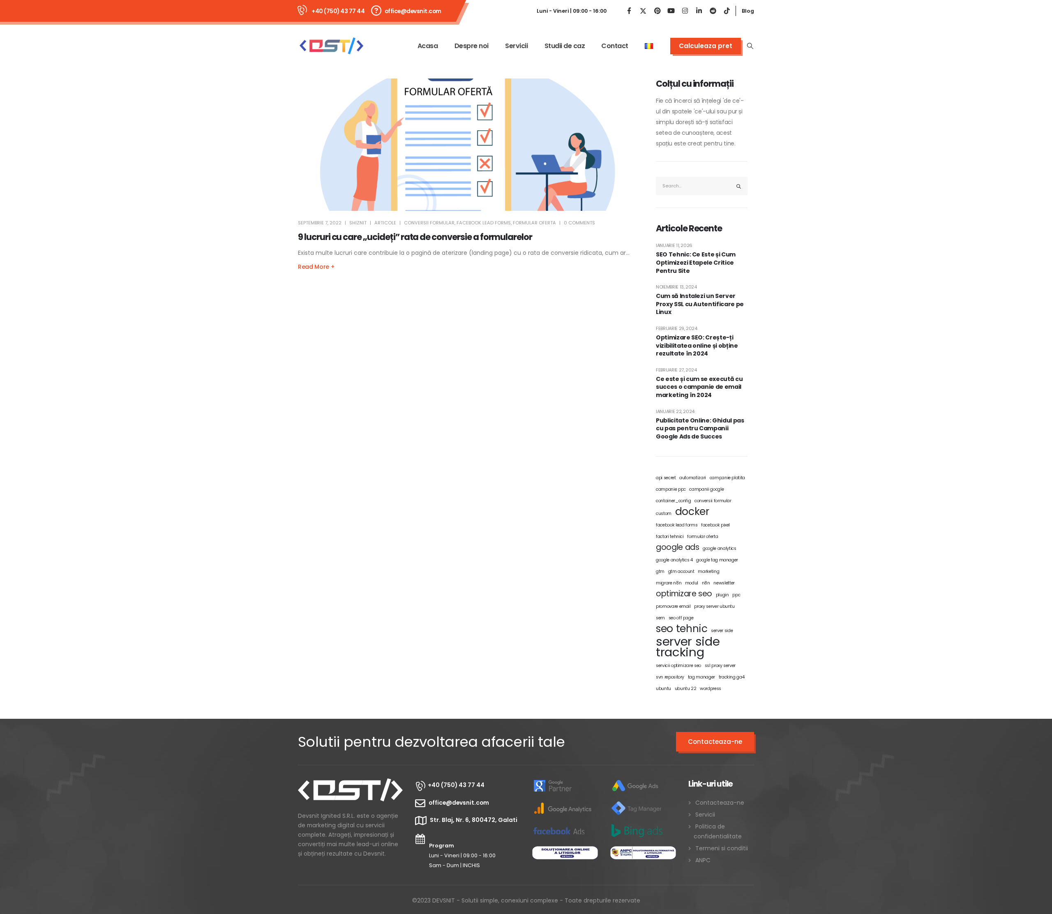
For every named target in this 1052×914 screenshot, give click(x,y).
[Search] (738, 186)
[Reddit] (713, 11)
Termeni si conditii (721, 848)
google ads (677, 547)
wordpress (710, 689)
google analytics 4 (674, 560)
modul (691, 583)
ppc (736, 595)
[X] (643, 11)
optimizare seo (684, 594)
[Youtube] (671, 11)
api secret (666, 478)
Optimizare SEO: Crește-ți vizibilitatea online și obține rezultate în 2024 (697, 346)
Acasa (428, 46)
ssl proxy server (720, 665)
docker (692, 511)
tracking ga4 (732, 677)
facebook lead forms (484, 222)
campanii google (706, 489)
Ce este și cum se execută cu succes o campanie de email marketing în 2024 (699, 387)
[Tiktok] (727, 11)
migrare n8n (668, 583)
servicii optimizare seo (678, 665)
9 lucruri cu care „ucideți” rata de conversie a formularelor (415, 237)
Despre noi (471, 46)
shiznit (358, 222)
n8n (706, 583)
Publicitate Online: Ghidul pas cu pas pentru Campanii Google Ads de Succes (700, 429)
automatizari (692, 478)
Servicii (516, 46)
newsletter (724, 583)
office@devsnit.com (413, 11)
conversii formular (429, 222)
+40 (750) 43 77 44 (338, 11)
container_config (673, 501)
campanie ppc (671, 489)
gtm (660, 571)
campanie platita (727, 478)
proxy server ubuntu (714, 606)
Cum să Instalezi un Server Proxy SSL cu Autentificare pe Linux (700, 304)
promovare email (673, 606)
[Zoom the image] (350, 784)
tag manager (701, 677)
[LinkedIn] (699, 11)
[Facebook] (629, 11)
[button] (750, 46)
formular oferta (534, 222)
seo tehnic (682, 628)
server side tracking (688, 647)
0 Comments (579, 222)
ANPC (703, 860)
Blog (748, 10)
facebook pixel (715, 525)
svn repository (670, 677)
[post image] (467, 144)
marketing (708, 571)
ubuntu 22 (686, 689)
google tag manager (717, 560)
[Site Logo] (331, 45)
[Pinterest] (657, 11)
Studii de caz (564, 46)
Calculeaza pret (705, 46)
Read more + (316, 267)
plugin (722, 595)
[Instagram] (685, 11)
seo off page (681, 618)
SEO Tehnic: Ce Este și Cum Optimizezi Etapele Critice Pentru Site (696, 263)
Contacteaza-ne (715, 741)
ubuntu (663, 689)
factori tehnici (670, 536)
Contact (614, 46)
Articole (385, 222)
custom (663, 513)
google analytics (719, 548)
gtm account (681, 571)
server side (722, 631)
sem (660, 618)
